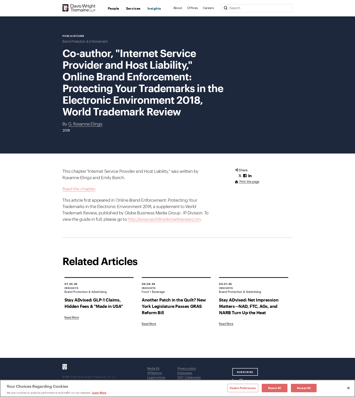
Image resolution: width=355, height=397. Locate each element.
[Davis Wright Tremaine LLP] (79, 8)
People (113, 8)
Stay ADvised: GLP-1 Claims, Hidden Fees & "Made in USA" (94, 303)
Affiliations (154, 373)
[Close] (348, 387)
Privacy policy (187, 368)
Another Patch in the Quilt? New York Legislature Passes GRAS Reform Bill (174, 306)
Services (133, 8)
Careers (208, 8)
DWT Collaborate (189, 377)
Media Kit (153, 368)
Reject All (274, 387)
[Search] (225, 8)
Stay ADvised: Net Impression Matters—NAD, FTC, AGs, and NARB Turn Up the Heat (248, 306)
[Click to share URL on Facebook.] (245, 176)
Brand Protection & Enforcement (85, 41)
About (177, 8)
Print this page (249, 181)
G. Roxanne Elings (85, 124)
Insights (154, 8)
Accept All (304, 387)
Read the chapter (78, 189)
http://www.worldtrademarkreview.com (164, 219)
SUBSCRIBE (245, 372)
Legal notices (156, 377)
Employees (185, 373)
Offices (192, 8)
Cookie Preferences (243, 387)
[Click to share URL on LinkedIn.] (249, 176)
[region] (177, 388)
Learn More (99, 392)
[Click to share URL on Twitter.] (240, 176)
